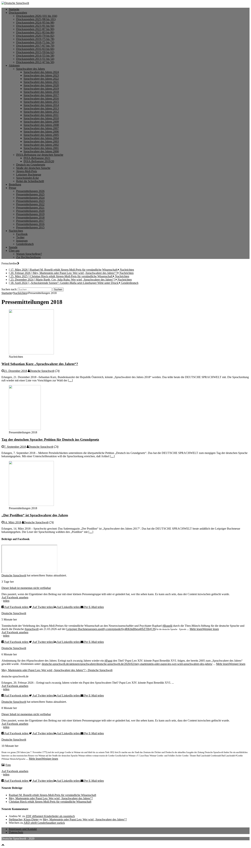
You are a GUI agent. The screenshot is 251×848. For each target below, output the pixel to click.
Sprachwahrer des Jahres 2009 (41, 121)
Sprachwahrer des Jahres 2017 (41, 95)
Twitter (20, 237)
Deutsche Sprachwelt (42, 370)
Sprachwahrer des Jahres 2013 (41, 108)
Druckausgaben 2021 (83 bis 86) (35, 32)
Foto (8, 764)
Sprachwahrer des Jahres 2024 (41, 72)
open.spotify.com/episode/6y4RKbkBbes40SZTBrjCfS (123, 629)
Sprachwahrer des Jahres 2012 (41, 111)
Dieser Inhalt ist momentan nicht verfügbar (26, 587)
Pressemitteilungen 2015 (30, 227)
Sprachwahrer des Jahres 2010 (41, 118)
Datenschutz (16, 832)
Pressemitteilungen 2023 (30, 201)
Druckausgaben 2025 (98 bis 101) (36, 19)
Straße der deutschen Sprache (33, 167)
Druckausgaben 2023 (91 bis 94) (35, 25)
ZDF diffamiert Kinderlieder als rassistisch (50, 816)
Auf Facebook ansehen (14, 597)
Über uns (14, 250)
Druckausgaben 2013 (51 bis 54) (35, 58)
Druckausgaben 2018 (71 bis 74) (35, 42)
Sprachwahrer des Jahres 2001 (41, 148)
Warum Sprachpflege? (29, 253)
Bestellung (15, 184)
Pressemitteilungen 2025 (30, 194)
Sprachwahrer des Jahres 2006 (41, 131)
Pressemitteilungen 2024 (30, 197)
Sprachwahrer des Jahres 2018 (41, 91)
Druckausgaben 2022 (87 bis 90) (35, 29)
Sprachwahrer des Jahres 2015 (41, 101)
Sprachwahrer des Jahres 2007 (41, 128)
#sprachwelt (32, 629)
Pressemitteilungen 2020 (30, 210)
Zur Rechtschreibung (28, 257)
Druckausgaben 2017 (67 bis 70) (35, 45)
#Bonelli (167, 625)
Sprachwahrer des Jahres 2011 (41, 115)
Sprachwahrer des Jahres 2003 (41, 141)
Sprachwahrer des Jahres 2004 (41, 138)
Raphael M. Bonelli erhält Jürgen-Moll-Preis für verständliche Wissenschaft (52, 795)
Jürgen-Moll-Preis (26, 171)
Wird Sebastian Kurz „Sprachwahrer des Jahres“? (39, 364)
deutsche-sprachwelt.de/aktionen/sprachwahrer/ (69, 663)
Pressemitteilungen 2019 (30, 214)
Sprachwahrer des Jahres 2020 (41, 85)
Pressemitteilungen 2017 (30, 220)
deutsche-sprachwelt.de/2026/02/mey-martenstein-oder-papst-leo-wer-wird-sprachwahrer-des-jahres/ (154, 663)
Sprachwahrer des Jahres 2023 (41, 75)
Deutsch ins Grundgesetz (30, 164)
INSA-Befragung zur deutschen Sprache (39, 154)
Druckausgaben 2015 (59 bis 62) (35, 52)
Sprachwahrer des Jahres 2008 (41, 125)
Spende (13, 247)
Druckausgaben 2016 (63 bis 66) (35, 48)
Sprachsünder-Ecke (27, 177)
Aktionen (14, 65)
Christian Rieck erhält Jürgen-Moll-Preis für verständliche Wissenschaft (50, 801)
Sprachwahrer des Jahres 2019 (41, 88)
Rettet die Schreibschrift (30, 181)
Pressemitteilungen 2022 (30, 204)
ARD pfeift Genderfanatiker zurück (44, 822)
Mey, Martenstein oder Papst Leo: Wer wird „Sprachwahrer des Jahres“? (51, 798)
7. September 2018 (15, 446)
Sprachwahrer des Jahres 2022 (41, 78)
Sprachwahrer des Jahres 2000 (41, 151)
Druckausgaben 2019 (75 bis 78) (35, 39)
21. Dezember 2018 (15, 370)
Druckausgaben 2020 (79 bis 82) (35, 35)
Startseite (14, 9)
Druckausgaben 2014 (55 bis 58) (35, 55)
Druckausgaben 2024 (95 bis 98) (35, 22)
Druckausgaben (18, 12)
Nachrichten (16, 230)
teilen (6, 600)
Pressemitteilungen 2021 (30, 207)
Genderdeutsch (25, 244)
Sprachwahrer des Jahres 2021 (41, 82)
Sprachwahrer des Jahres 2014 (41, 105)
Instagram (22, 240)
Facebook (22, 234)
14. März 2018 (12, 522)
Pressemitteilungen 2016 (30, 224)
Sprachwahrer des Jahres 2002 (41, 144)
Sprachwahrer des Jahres (30, 68)
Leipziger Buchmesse (28, 174)
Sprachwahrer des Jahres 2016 (41, 98)
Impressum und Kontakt (23, 829)
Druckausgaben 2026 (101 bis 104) (36, 15)
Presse (12, 187)
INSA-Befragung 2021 (37, 158)
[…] (70, 380)
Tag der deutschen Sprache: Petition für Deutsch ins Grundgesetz (50, 439)
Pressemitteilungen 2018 (30, 217)
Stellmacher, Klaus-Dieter (24, 819)
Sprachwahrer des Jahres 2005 (41, 134)
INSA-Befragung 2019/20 (39, 161)
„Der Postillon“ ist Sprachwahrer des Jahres (34, 515)
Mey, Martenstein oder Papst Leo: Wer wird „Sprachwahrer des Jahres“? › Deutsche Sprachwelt (56, 670)
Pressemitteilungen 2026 (30, 191)
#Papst (108, 660)
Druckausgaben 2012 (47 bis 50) (35, 62)
